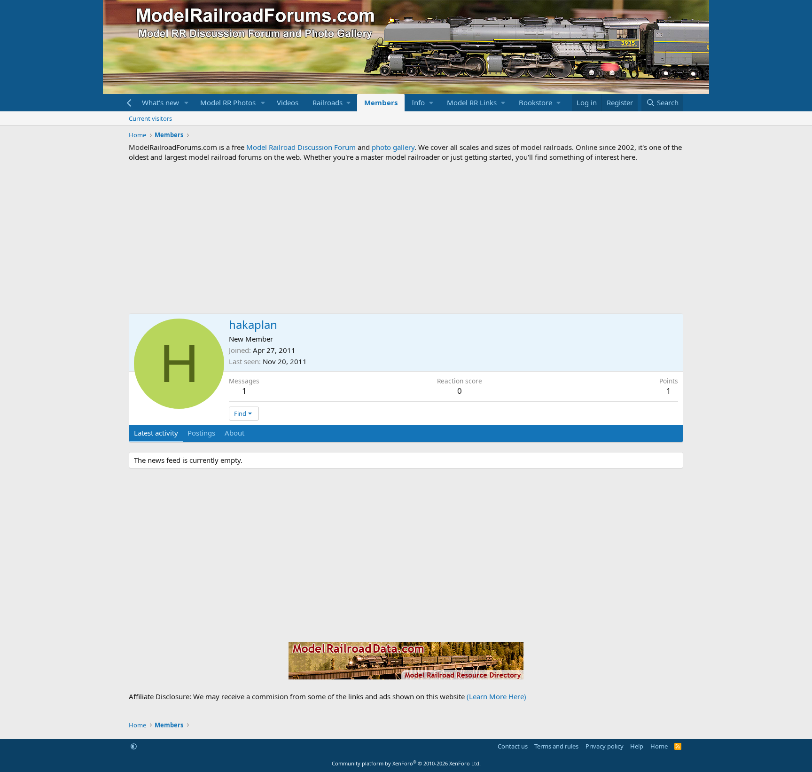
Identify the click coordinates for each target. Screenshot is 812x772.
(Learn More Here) (496, 696)
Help (636, 746)
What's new (160, 102)
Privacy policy (605, 746)
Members (381, 102)
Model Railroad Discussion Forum (301, 147)
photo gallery (393, 147)
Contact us (513, 746)
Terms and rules (556, 746)
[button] (186, 102)
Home (659, 746)
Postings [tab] (201, 432)
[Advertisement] (406, 238)
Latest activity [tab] (156, 432)
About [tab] (234, 432)
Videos (287, 102)
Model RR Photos (228, 102)
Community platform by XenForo (406, 763)
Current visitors (150, 118)
